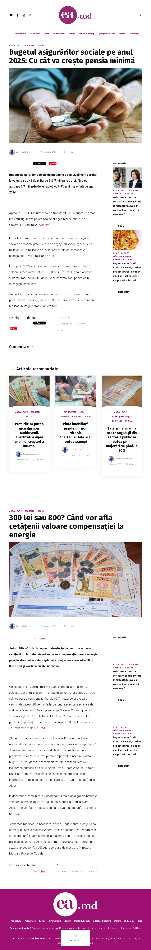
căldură (62, 871)
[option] (29, 427)
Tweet (35, 638)
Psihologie (134, 33)
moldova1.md (36, 728)
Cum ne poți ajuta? (20, 928)
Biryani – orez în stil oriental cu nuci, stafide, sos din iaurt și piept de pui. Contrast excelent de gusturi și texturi (127, 272)
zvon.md (44, 225)
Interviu (117, 194)
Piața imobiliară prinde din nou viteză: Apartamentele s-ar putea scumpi (75, 433)
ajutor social (65, 324)
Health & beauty (86, 33)
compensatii (77, 871)
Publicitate (20, 33)
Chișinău (64, 417)
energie (91, 871)
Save (40, 469)
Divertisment (59, 33)
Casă (81, 412)
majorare (82, 324)
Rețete (122, 33)
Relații (72, 33)
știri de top (118, 260)
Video (130, 260)
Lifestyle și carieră (106, 33)
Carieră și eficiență (120, 417)
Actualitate (34, 33)
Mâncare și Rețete (122, 256)
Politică (129, 194)
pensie (61, 330)
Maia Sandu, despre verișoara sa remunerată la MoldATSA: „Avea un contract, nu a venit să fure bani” (127, 206)
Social (46, 33)
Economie (29, 46)
